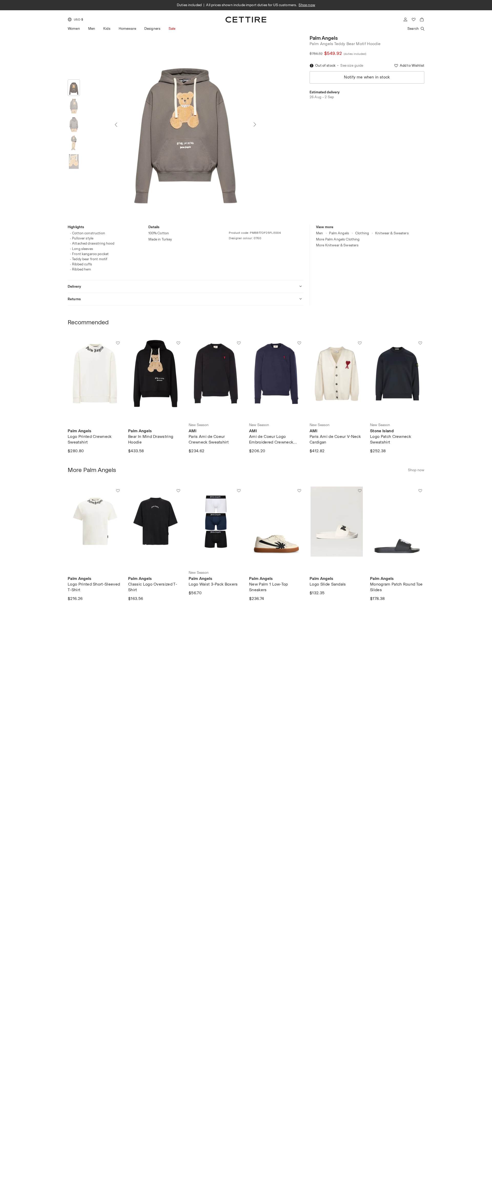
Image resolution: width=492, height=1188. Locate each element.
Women (74, 28)
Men (91, 28)
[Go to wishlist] (413, 19)
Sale (172, 28)
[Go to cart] (422, 19)
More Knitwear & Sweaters (337, 245)
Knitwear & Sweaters (392, 233)
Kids (106, 28)
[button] (75, 19)
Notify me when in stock (367, 77)
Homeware (127, 28)
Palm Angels (324, 38)
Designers (152, 28)
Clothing (362, 233)
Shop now (307, 5)
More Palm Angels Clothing (338, 239)
